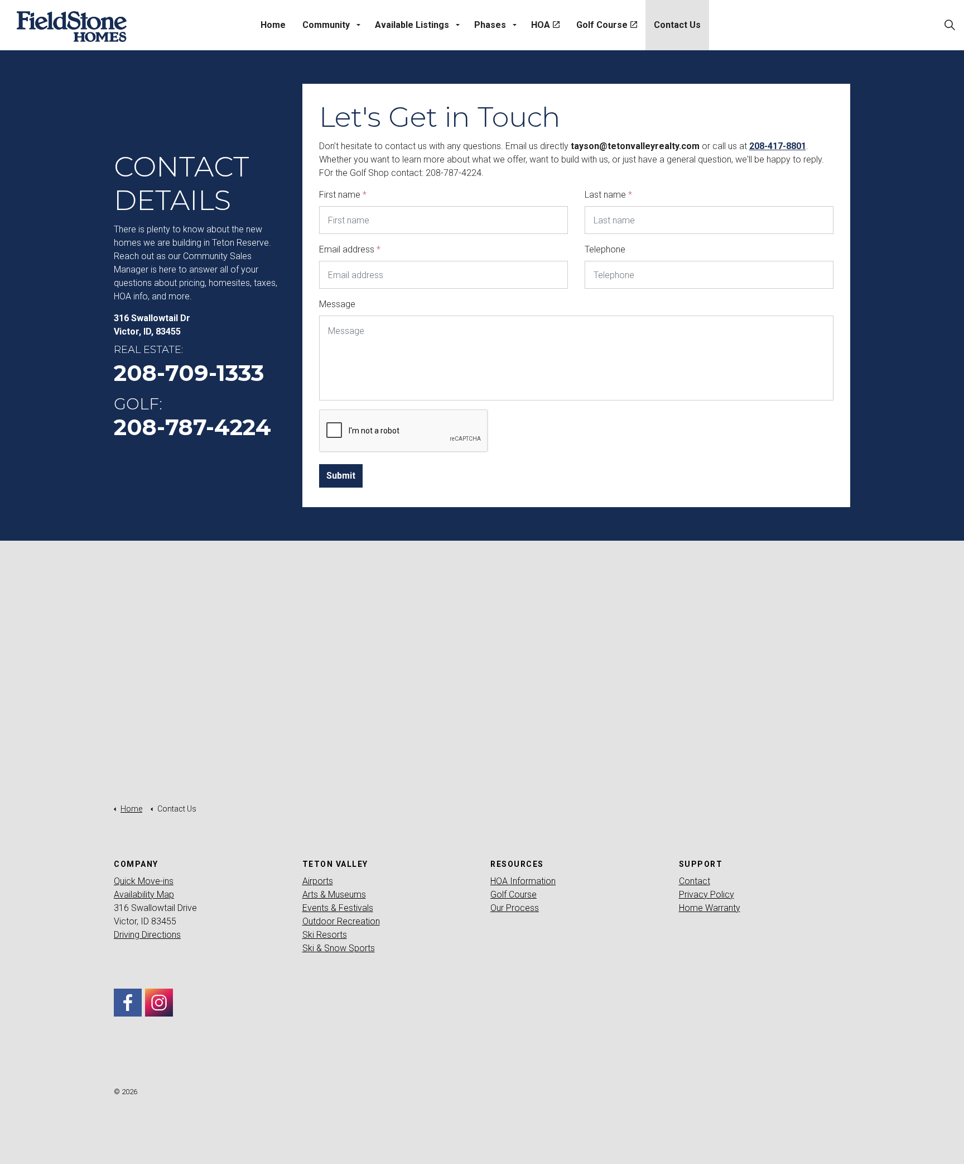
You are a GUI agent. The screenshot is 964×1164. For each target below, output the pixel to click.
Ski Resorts (324, 934)
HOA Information (523, 881)
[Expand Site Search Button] (949, 25)
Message (337, 304)
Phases (490, 25)
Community (326, 25)
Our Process (514, 908)
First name (343, 194)
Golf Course (602, 25)
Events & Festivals (337, 908)
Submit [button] (340, 475)
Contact (694, 881)
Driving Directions (147, 934)
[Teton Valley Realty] (72, 26)
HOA (540, 25)
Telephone (605, 249)
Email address (349, 249)
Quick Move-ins (143, 881)
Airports (317, 881)
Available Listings (412, 25)
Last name (608, 194)
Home (273, 25)
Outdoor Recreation (341, 921)
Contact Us (677, 25)
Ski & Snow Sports (338, 948)
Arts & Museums (334, 894)
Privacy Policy (706, 894)
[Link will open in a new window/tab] (128, 1003)
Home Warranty (709, 908)
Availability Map (144, 894)
